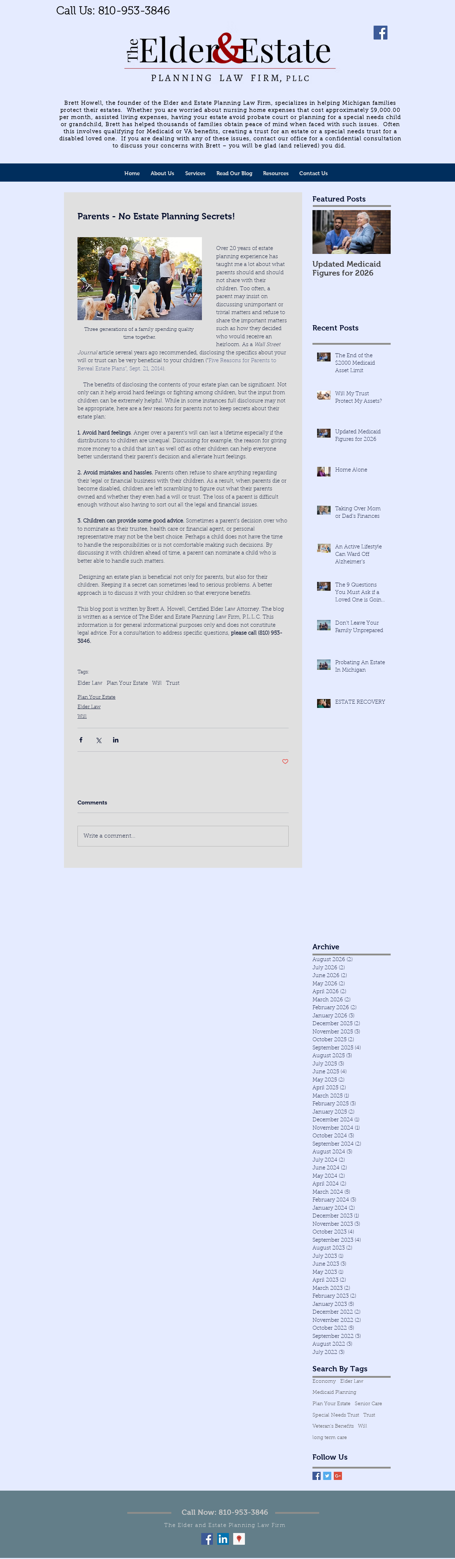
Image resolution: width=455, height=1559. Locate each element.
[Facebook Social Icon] (207, 1539)
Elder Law (89, 683)
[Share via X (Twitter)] (98, 739)
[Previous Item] (324, 232)
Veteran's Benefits (333, 1426)
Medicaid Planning (334, 1392)
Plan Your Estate (127, 683)
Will (157, 683)
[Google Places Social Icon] (239, 1539)
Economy (324, 1381)
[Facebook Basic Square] (316, 1476)
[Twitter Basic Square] (327, 1476)
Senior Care (368, 1404)
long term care (329, 1437)
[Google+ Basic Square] (338, 1476)
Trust (173, 683)
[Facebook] (380, 33)
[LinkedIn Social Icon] (223, 1539)
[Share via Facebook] (80, 739)
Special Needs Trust (335, 1415)
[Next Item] (379, 232)
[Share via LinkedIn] (115, 739)
